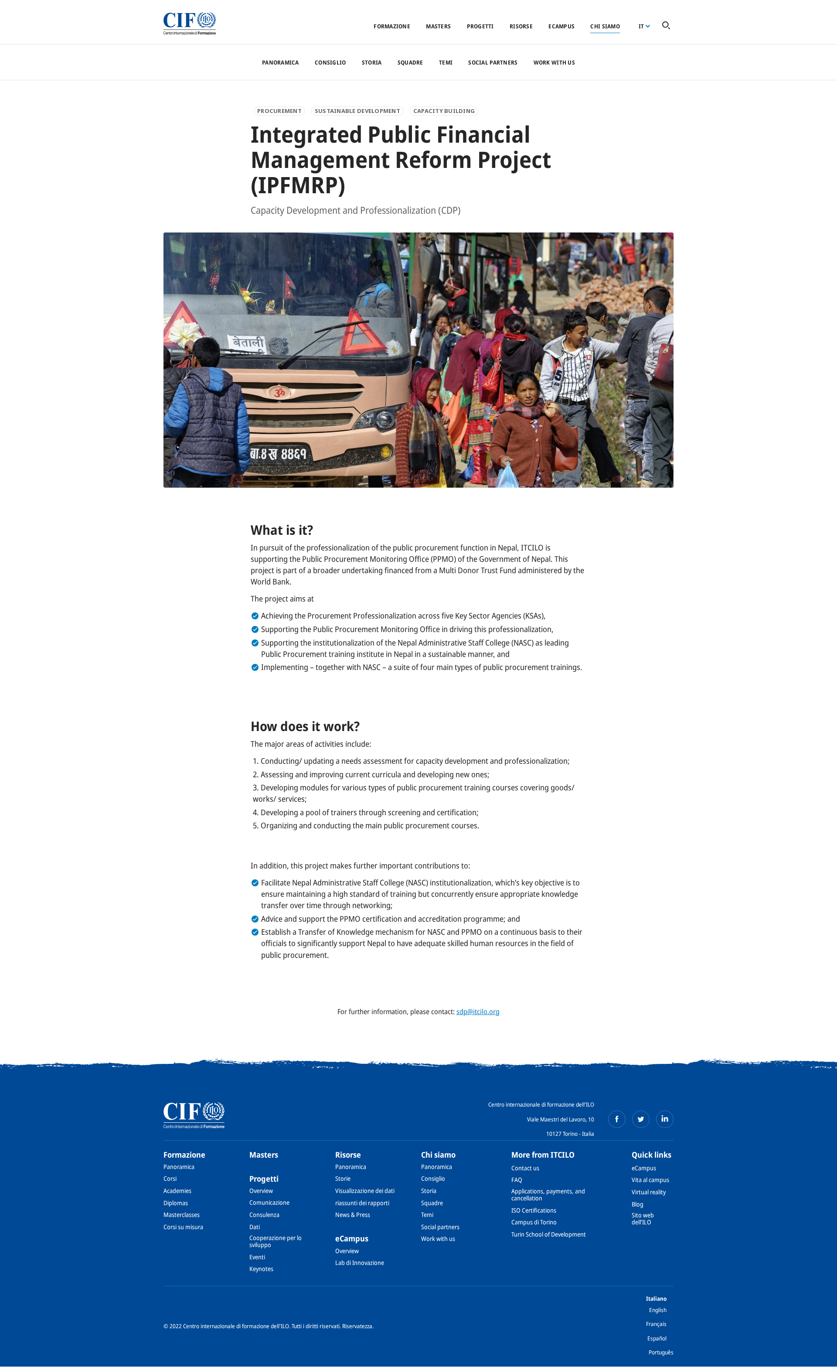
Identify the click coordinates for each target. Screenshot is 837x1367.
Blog (637, 1204)
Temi (446, 62)
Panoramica (280, 62)
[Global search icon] (666, 26)
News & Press (352, 1214)
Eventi (257, 1257)
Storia (372, 62)
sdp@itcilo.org (478, 1011)
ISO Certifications (533, 1210)
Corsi (170, 1178)
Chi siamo (604, 26)
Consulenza (264, 1214)
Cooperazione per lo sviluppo (275, 1241)
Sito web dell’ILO (643, 1218)
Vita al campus (650, 1180)
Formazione (392, 26)
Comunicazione (269, 1202)
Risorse (521, 26)
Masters (438, 26)
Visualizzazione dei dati (365, 1190)
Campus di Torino (534, 1222)
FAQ (516, 1180)
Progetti (480, 26)
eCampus (561, 26)
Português (661, 1352)
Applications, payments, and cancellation (548, 1194)
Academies (177, 1190)
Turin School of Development (548, 1234)
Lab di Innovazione (359, 1262)
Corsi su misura (183, 1227)
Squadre (410, 62)
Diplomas (175, 1203)
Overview (261, 1190)
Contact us (525, 1168)
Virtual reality (649, 1192)
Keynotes (261, 1268)
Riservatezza (357, 1326)
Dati (254, 1227)
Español (657, 1338)
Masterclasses (181, 1214)
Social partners (492, 62)
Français (656, 1324)
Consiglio (330, 62)
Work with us (554, 62)
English (658, 1310)
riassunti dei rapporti (362, 1203)
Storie (342, 1178)
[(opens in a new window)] (617, 1119)
